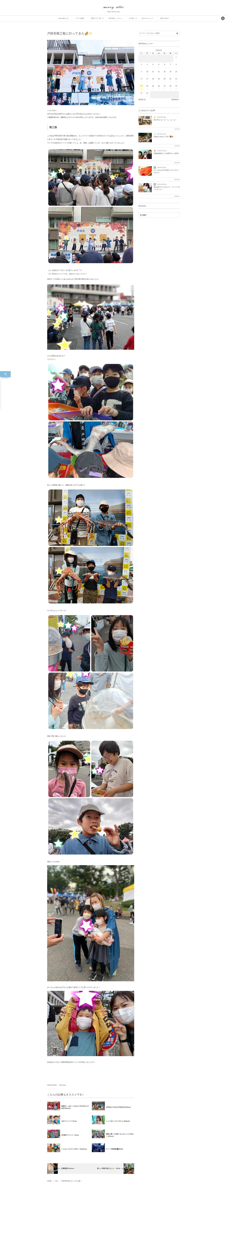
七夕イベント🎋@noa (69, 1121)
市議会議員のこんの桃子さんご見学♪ (166, 153)
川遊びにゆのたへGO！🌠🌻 (164, 136)
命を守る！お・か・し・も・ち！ (165, 120)
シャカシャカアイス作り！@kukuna (74, 1149)
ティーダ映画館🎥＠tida (114, 1149)
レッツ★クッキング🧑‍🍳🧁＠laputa (118, 1121)
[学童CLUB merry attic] (113, 7)
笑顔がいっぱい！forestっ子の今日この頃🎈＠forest (75, 1107)
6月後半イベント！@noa (70, 1135)
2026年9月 (175, 99)
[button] (223, 19)
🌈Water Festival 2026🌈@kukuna (118, 1107)
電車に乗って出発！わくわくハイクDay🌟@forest (119, 1135)
